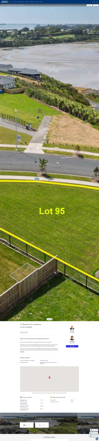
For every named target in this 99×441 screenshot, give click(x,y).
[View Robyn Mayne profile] (72, 337)
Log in (97, 1)
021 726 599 (72, 332)
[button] (49, 377)
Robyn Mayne (72, 341)
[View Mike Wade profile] (72, 327)
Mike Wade (72, 331)
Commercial (27, 1)
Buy (10, 1)
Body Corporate (32, 1)
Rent (15, 1)
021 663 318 (72, 342)
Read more (22, 351)
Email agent (72, 346)
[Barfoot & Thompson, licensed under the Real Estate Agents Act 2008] (4, 1)
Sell (12, 1)
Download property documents (45, 362)
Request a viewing (24, 332)
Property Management (20, 1)
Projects (37, 1)
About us (41, 1)
